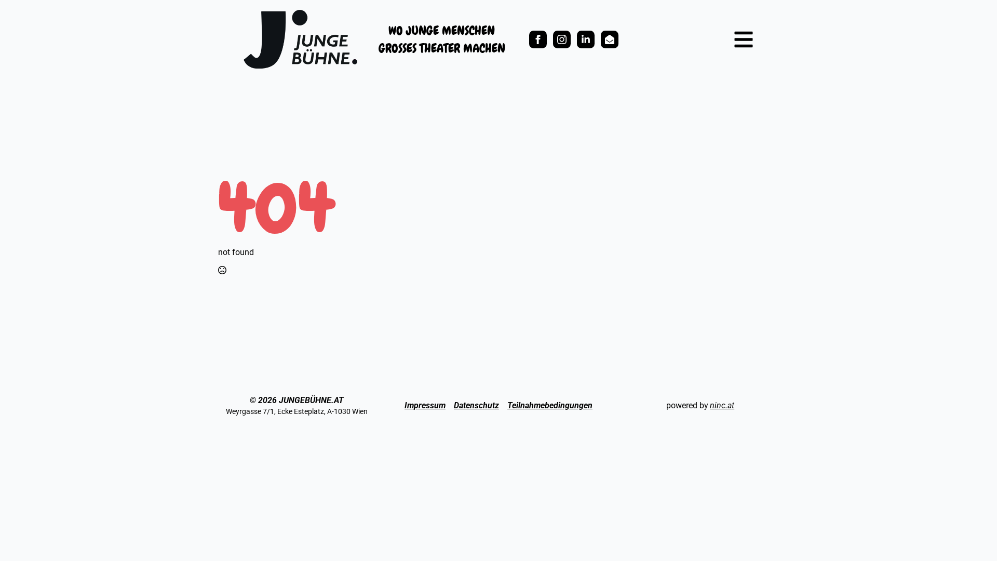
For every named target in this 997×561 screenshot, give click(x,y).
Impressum (425, 405)
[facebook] (538, 39)
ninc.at (722, 405)
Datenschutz (476, 405)
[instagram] (562, 39)
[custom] (586, 39)
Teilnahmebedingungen (549, 405)
